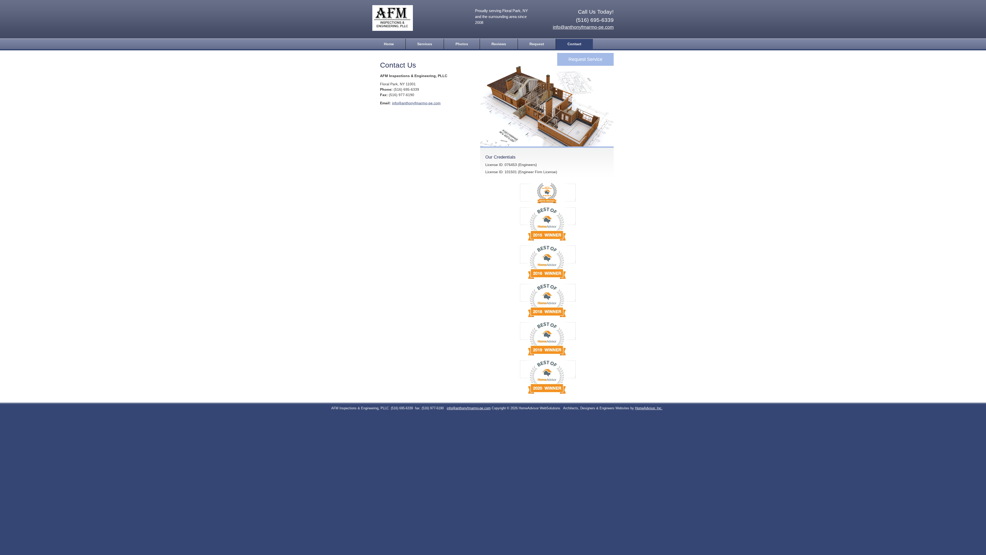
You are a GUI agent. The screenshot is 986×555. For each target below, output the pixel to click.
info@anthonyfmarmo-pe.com (583, 27)
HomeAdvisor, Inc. (648, 408)
